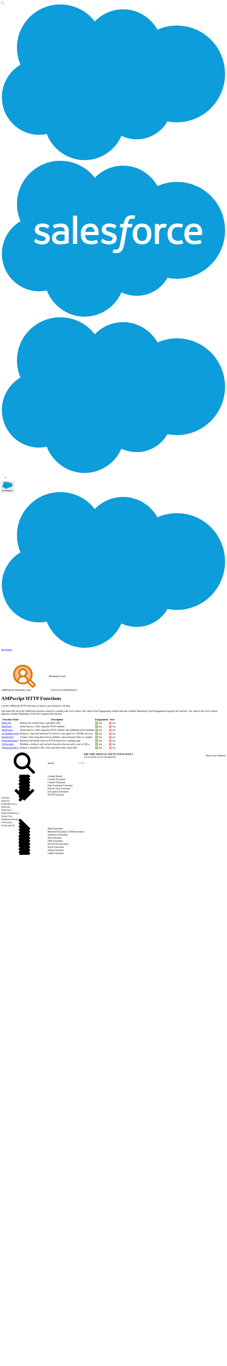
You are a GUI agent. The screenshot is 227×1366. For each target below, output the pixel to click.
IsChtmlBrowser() (10, 733)
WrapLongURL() (10, 747)
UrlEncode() (8, 744)
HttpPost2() (7, 730)
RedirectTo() (8, 737)
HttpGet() (6, 723)
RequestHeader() (10, 740)
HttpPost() (7, 726)
